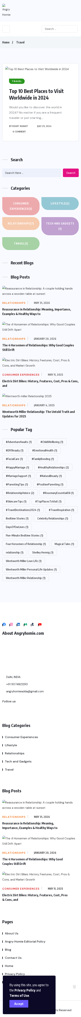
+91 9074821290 (16, 684)
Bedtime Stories (17, 518)
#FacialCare (14, 459)
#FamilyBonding (43, 459)
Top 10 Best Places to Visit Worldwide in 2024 (36, 94)
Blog (8, 950)
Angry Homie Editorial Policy (25, 941)
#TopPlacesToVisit (48, 501)
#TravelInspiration (61, 510)
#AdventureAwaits (19, 441)
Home (5, 42)
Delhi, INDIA (13, 677)
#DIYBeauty (14, 450)
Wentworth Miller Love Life (23, 561)
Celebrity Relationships (52, 518)
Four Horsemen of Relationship (26, 544)
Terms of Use (19, 995)
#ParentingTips (17, 484)
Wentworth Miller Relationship (25, 578)
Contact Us (13, 958)
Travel (20, 42)
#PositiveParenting (50, 484)
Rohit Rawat (20, 126)
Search (70, 173)
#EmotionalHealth (44, 450)
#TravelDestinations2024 (23, 510)
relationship (14, 552)
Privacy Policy (25, 990)
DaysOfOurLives (17, 527)
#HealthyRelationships (53, 467)
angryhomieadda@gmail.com (24, 691)
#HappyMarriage (17, 467)
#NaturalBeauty (51, 476)
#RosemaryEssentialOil (58, 493)
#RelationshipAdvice (20, 493)
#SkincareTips (16, 501)
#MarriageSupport (18, 476)
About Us (11, 933)
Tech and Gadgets (60, 226)
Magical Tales (64, 544)
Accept (19, 1004)
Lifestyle (60, 203)
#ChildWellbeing (51, 441)
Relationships (21, 223)
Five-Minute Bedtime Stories (24, 535)
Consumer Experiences (21, 206)
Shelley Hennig (42, 552)
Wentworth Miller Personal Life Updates (31, 569)
